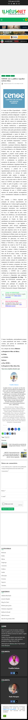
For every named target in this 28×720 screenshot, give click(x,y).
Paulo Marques (5, 645)
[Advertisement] (14, 57)
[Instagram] (15, 429)
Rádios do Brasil (5, 612)
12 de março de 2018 (18, 83)
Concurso (4, 566)
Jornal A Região (5, 599)
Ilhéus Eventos (5, 615)
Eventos (3, 579)
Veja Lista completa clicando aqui (10, 368)
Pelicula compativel (6, 609)
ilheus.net (5, 425)
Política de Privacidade (9, 709)
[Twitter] (12, 429)
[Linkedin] (19, 429)
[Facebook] (9, 429)
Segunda (7, 437)
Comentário (5, 471)
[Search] (23, 19)
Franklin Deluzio (8, 83)
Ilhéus (3, 75)
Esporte (3, 582)
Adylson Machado (6, 595)
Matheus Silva (13, 643)
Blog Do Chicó (5, 602)
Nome (3, 491)
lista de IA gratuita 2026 (8, 618)
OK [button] (4, 716)
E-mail (3, 496)
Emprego (4, 562)
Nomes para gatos (6, 605)
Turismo (3, 585)
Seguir (26, 20)
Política (3, 569)
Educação (4, 575)
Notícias (8, 75)
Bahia (3, 556)
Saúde (12, 75)
